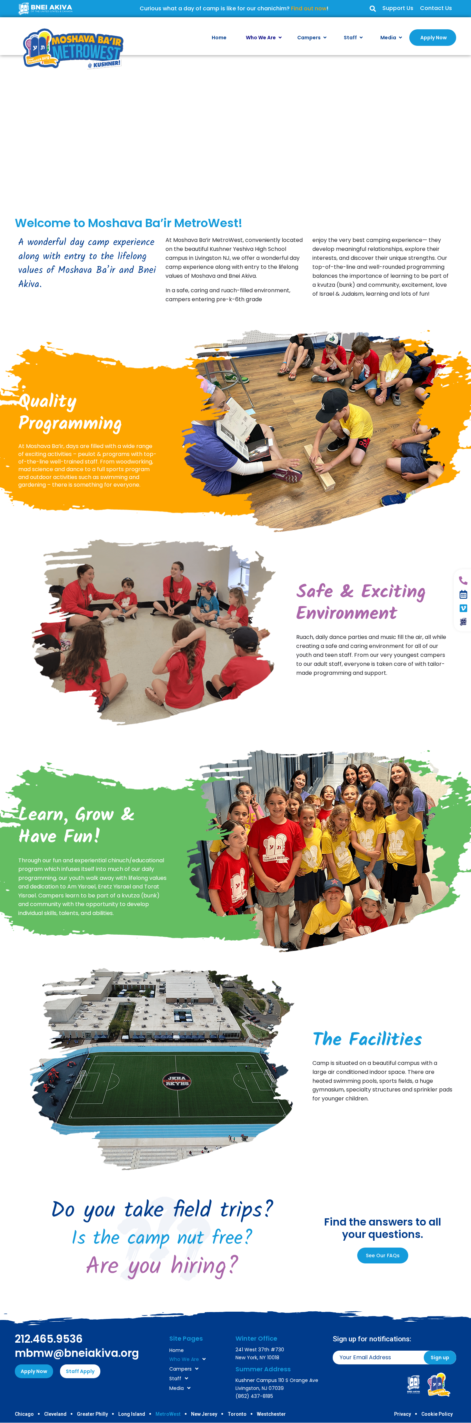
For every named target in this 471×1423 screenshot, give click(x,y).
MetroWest (168, 1414)
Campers (180, 1368)
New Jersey (204, 1414)
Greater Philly (92, 1414)
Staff (175, 1378)
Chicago (24, 1414)
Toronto (237, 1414)
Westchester (271, 1414)
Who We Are (184, 1359)
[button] (372, 9)
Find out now (309, 8)
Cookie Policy (437, 1414)
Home (176, 1350)
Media (176, 1388)
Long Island (131, 1414)
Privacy (402, 1414)
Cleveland (55, 1414)
